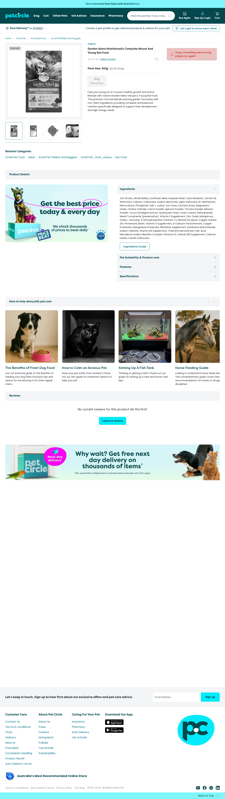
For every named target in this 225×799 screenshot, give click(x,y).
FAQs (8, 732)
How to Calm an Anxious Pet (84, 367)
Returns (10, 743)
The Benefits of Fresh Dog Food (30, 367)
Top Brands (46, 748)
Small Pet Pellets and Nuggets (66, 38)
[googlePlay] (114, 732)
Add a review (108, 59)
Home (8, 38)
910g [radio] (96, 81)
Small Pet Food (38, 38)
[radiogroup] (123, 81)
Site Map (80, 787)
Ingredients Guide (134, 246)
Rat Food (121, 157)
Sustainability (47, 753)
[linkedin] (218, 789)
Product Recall (14, 758)
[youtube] (198, 789)
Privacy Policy (64, 787)
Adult (31, 157)
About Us (44, 722)
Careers (44, 732)
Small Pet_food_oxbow (96, 157)
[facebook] (205, 789)
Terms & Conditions (18, 727)
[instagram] (211, 789)
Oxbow (92, 44)
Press (42, 727)
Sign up (210, 697)
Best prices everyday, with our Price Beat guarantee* (112, 3)
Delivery (10, 737)
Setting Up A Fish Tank (136, 367)
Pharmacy (78, 727)
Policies (43, 743)
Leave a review (112, 421)
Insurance (78, 722)
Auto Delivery (80, 732)
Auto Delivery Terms (18, 764)
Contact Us (12, 722)
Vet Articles (79, 737)
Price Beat (12, 748)
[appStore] (114, 724)
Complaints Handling (18, 753)
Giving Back (46, 737)
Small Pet (21, 38)
